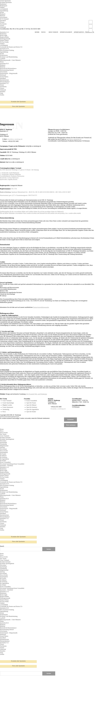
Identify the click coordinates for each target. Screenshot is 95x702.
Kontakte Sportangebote (7, 439)
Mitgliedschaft (4, 446)
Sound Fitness (4, 76)
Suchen (49, 673)
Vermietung (5, 409)
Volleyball (3, 27)
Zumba (2, 95)
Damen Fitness (4, 40)
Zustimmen (70, 419)
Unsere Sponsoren (5, 1)
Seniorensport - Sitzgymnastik (8, 73)
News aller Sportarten (18, 106)
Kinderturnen (4, 55)
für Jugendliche (4, 459)
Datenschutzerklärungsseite (41, 307)
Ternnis (2, 22)
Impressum (16, 416)
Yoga (1, 93)
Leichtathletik (4, 9)
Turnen (2, 25)
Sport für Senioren (31, 407)
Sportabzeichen (4, 80)
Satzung (2, 447)
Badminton (3, 4)
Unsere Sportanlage (8, 403)
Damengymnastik (5, 39)
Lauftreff (2, 58)
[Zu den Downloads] (90, 30)
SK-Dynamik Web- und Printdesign (36, 394)
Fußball (2, 7)
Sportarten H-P (4, 48)
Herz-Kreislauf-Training (7, 50)
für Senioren (3, 457)
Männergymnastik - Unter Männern (10, 60)
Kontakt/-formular (5, 437)
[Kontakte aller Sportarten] (90, 26)
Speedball (3, 20)
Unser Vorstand (6, 400)
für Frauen (3, 454)
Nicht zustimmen (71, 425)
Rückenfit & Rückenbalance (8, 68)
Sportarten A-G (4, 32)
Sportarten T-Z (4, 83)
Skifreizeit (3, 75)
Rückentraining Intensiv (7, 70)
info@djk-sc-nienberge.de (14, 139)
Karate (2, 12)
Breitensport (3, 6)
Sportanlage (3, 442)
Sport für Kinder (31, 411)
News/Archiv (4, 432)
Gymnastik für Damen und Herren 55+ (11, 47)
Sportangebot (4, 452)
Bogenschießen (4, 37)
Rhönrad (2, 15)
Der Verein (3, 434)
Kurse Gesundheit (31, 400)
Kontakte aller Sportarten (18, 101)
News (4, 411)
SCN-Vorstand (4, 19)
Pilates (2, 62)
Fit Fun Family (4, 42)
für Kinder (3, 460)
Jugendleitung (4, 10)
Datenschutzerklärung (6, 416)
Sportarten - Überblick (6, 465)
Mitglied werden (7, 405)
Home (2, 429)
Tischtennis (3, 24)
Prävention (3, 441)
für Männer (3, 455)
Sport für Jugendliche (32, 409)
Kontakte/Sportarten (6, 2)
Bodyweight (3, 35)
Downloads (3, 449)
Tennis (2, 85)
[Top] (0, 670)
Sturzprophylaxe (5, 81)
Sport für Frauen (31, 403)
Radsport (2, 14)
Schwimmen (3, 17)
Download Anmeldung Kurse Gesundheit (12, 464)
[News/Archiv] (90, 22)
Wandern (2, 91)
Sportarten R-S (4, 63)
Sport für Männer (31, 405)
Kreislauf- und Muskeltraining (8, 57)
